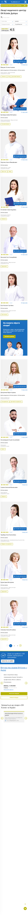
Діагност (10, 544)
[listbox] (7, 21)
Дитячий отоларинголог (16, 401)
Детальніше (19, 5)
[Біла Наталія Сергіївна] (14, 294)
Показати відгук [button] (8, 690)
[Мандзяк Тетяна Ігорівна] (14, 56)
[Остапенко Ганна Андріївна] (14, 198)
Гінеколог (4, 76)
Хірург (10, 171)
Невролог (4, 496)
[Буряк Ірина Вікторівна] (14, 571)
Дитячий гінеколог (16, 76)
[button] (25, 904)
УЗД (9, 76)
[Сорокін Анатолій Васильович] (14, 476)
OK (24, 5)
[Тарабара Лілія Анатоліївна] (14, 523)
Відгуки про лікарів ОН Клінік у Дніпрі (14, 669)
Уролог (3, 449)
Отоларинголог (5, 401)
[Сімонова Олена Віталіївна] (14, 618)
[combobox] (7, 24)
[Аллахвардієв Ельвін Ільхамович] (14, 429)
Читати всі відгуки (14, 693)
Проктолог (4, 171)
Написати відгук (14, 697)
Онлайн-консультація (21, 61)
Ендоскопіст (4, 266)
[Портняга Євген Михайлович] (14, 151)
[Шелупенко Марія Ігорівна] (14, 381)
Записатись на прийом (8, 661)
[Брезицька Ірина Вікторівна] (14, 103)
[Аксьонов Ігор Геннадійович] (14, 246)
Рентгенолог (4, 314)
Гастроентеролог (5, 124)
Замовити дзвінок (9, 336)
